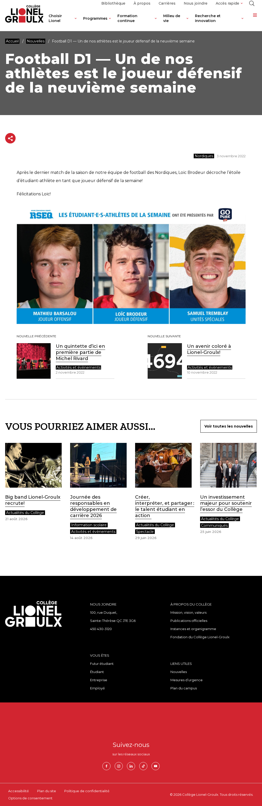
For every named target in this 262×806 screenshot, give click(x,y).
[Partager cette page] (10, 138)
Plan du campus (183, 688)
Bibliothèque (113, 3)
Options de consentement (30, 798)
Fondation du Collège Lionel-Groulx (200, 637)
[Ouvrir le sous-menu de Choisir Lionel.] (75, 22)
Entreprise (98, 680)
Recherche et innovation (208, 18)
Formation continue (127, 18)
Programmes (95, 18)
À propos (142, 3)
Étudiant (97, 672)
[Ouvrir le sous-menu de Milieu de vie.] (187, 22)
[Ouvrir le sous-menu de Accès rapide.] (241, 3)
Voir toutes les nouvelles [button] (228, 426)
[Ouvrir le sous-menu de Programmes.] (109, 22)
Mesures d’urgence (186, 680)
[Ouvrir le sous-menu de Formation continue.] (155, 22)
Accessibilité (18, 791)
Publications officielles (188, 621)
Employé (97, 688)
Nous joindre (196, 3)
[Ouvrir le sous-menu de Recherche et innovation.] (242, 22)
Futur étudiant (102, 664)
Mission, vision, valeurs (188, 612)
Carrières (167, 3)
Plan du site (46, 791)
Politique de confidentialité (87, 791)
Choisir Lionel (55, 18)
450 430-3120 (101, 629)
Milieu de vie (171, 18)
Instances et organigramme (193, 629)
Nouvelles (178, 672)
